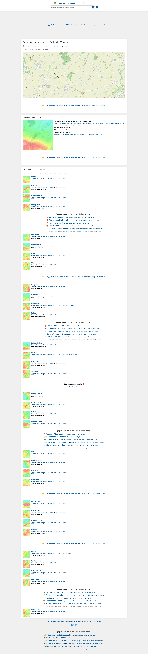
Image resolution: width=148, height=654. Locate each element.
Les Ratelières (36, 561)
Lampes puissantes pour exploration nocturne (82, 592)
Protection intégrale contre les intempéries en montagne (87, 442)
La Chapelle (35, 304)
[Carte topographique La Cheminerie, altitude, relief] (26, 464)
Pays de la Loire (40, 178)
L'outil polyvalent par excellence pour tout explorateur (85, 228)
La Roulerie (35, 176)
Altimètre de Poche (54, 439)
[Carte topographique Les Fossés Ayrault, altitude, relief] (26, 405)
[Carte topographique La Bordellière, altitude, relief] (26, 189)
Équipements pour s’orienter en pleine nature (77, 598)
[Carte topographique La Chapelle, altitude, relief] (26, 306)
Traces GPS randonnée (58, 223)
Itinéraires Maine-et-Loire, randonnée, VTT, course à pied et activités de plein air (78, 134)
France (33, 178)
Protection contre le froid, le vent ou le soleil (85, 220)
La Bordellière (36, 186)
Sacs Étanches (55, 226)
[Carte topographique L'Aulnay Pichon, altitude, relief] (26, 266)
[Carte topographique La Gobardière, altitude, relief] (26, 514)
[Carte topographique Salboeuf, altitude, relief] (26, 374)
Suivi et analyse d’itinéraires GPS (79, 223)
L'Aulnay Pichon (37, 263)
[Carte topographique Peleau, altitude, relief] (26, 554)
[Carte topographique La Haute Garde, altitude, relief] (26, 523)
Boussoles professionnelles (57, 595)
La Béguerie (35, 205)
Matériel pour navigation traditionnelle (84, 334)
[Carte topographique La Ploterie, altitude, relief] (26, 482)
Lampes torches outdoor (56, 592)
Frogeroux (35, 285)
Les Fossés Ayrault (38, 402)
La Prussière (35, 610)
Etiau (33, 451)
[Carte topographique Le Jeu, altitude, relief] (26, 355)
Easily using (75, 25)
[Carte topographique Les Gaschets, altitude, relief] (26, 247)
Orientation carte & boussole (59, 334)
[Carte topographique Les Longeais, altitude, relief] (26, 573)
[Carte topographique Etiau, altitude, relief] (26, 454)
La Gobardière (36, 511)
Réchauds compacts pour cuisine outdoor (81, 217)
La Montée (35, 580)
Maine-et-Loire (50, 178)
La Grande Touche (37, 343)
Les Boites (35, 235)
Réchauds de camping (58, 217)
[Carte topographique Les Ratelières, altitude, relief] (26, 564)
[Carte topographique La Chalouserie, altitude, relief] (26, 396)
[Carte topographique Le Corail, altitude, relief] (26, 297)
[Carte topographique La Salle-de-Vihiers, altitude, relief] (38, 135)
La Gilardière (36, 362)
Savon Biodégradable (56, 331)
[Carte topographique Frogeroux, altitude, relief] (26, 288)
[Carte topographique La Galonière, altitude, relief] (26, 415)
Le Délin (34, 530)
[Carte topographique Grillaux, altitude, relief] (26, 316)
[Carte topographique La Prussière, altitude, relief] (26, 613)
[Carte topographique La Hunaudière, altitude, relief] (26, 424)
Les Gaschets (36, 244)
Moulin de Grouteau (72, 354)
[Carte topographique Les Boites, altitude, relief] (26, 237)
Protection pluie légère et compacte (79, 337)
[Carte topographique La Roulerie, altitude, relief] (26, 179)
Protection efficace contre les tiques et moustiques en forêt (84, 643)
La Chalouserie (36, 393)
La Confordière (36, 195)
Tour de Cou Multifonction (60, 220)
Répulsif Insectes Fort (55, 643)
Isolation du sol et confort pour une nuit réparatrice (83, 328)
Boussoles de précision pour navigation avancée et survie (87, 595)
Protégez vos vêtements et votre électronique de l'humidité (80, 226)
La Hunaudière (36, 421)
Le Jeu (33, 352)
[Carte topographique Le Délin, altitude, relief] (26, 532)
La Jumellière (70, 305)
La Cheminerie (36, 461)
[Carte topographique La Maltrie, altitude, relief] (26, 473)
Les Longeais (36, 570)
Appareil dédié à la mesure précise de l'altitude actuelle (80, 440)
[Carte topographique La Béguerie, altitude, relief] (26, 207)
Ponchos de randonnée (57, 337)
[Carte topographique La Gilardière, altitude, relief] (26, 365)
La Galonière (35, 412)
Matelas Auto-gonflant (56, 328)
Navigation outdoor (54, 598)
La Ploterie (35, 480)
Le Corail (34, 294)
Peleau (33, 551)
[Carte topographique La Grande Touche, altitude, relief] (26, 346)
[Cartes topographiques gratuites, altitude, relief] (23, 46)
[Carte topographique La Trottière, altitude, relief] (26, 504)
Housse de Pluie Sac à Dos (58, 326)
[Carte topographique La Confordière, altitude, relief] (26, 198)
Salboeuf (34, 371)
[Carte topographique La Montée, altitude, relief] (26, 582)
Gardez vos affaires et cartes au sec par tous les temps (87, 326)
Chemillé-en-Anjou (60, 178)
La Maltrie (34, 470)
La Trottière (35, 501)
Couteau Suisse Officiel (58, 228)
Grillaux (34, 313)
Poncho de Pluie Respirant (57, 442)
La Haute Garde (36, 520)
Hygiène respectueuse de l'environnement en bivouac (82, 331)
